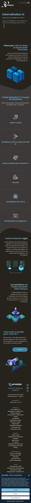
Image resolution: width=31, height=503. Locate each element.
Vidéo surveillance (15, 413)
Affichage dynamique (16, 425)
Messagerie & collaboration (15, 411)
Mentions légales (20, 501)
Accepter (15, 490)
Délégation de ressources (15, 444)
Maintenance (15, 440)
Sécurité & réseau (16, 422)
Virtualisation (15, 418)
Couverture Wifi (15, 427)
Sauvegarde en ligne (15, 420)
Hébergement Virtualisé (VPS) (15, 471)
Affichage (15, 457)
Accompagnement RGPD (15, 445)
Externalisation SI (15, 409)
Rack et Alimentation (15, 460)
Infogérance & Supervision (15, 437)
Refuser (15, 494)
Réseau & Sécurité (15, 455)
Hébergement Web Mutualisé (15, 468)
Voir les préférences (15, 497)
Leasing (15, 416)
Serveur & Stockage (15, 453)
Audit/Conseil (15, 435)
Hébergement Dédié (15, 466)
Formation (15, 442)
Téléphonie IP (15, 424)
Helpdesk (15, 438)
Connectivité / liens (15, 429)
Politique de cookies (11, 501)
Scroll (4, 26)
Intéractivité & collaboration (15, 415)
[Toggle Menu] (28, 2)
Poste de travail (15, 458)
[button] (29, 475)
